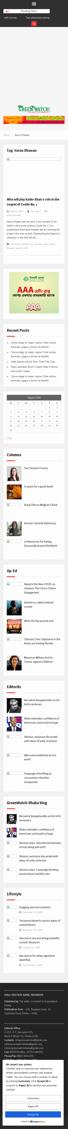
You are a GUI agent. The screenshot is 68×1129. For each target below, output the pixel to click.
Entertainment (14, 215)
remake (38, 244)
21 (42, 421)
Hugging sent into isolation (35, 907)
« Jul (9, 438)
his (32, 244)
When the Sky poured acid (38, 620)
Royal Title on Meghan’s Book (40, 505)
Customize (33, 1098)
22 (49, 421)
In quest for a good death (38, 486)
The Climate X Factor (36, 468)
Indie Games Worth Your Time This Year (33, 361)
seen (45, 244)
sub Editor (35, 211)
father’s (26, 244)
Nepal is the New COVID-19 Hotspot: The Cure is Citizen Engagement (40, 588)
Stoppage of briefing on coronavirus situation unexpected (37, 778)
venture (19, 248)
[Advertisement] (34, 69)
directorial (16, 244)
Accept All (33, 1114)
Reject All (33, 1106)
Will (26, 248)
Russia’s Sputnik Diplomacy (40, 523)
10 (11, 416)
